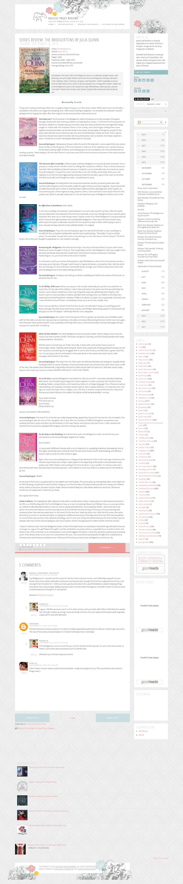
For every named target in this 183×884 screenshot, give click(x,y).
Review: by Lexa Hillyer (43, 796)
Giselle (33, 663)
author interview (146, 350)
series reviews (76, 549)
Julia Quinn (62, 51)
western (142, 539)
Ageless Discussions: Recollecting (42, 782)
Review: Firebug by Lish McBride (147, 204)
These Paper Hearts (87, 869)
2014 (144, 162)
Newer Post (32, 718)
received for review (147, 472)
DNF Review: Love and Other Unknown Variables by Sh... (150, 193)
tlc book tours (144, 526)
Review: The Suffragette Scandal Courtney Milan (148, 255)
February (146, 304)
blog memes (144, 359)
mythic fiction (144, 447)
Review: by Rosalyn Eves (47, 825)
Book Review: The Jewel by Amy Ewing (151, 198)
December (146, 168)
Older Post (112, 718)
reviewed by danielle (42, 549)
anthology (143, 344)
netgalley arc (144, 450)
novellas (142, 463)
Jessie (141, 735)
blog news (143, 363)
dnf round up (144, 394)
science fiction (145, 498)
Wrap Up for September (148, 188)
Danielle (78, 102)
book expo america (147, 372)
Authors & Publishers (114, 24)
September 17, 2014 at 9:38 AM (43, 625)
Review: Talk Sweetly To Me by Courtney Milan (150, 249)
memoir (142, 434)
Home (51, 24)
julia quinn (27, 549)
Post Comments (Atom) (36, 724)
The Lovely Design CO (63, 869)
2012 (144, 321)
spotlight (142, 507)
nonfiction (143, 457)
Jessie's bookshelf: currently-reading (150, 559)
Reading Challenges (88, 24)
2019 (144, 134)
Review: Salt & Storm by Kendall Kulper (151, 261)
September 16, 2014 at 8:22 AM (43, 575)
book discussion (145, 369)
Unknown (34, 624)
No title (141, 209)
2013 (144, 315)
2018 (144, 140)
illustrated (143, 431)
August (145, 271)
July (143, 277)
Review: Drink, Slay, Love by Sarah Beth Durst (47, 845)
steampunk (143, 510)
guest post (143, 416)
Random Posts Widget (160, 858)
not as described (146, 460)
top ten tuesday (145, 529)
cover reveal (144, 385)
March (145, 299)
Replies (26, 607)
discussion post (145, 388)
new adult (143, 453)
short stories (144, 504)
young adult (144, 542)
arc (140, 347)
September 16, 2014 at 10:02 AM (53, 606)
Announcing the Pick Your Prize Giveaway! (46, 767)
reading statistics (146, 469)
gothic (141, 410)
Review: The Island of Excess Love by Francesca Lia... (149, 237)
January (145, 310)
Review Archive (65, 24)
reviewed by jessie (146, 488)
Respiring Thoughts (45, 595)
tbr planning (144, 517)
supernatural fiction (147, 513)
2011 (144, 327)
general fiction (145, 404)
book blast (143, 366)
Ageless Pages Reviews (63, 18)
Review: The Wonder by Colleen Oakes (151, 243)
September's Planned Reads (149, 266)
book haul (143, 375)
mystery (142, 444)
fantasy (142, 401)
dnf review (143, 391)
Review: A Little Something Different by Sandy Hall (149, 220)
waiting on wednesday (148, 535)
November (147, 173)
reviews (56, 549)
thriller (141, 520)
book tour (143, 378)
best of (141, 356)
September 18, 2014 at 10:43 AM (53, 643)
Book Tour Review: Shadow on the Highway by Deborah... (150, 226)
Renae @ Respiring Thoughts (44, 573)
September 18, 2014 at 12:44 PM (43, 665)
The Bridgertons (64, 48)
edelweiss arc (144, 397)
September (147, 184)
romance (65, 549)
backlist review (145, 353)
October (146, 179)
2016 (144, 151)
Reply (24, 583)
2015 (144, 157)
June (144, 282)
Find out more (142, 72)
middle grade (144, 437)
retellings (142, 479)
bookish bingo (145, 382)
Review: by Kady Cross (49, 811)
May (144, 288)
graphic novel (144, 413)
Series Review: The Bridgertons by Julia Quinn (151, 214)
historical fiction (145, 419)
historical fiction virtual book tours (151, 424)
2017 (144, 145)
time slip (142, 523)
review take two (145, 482)
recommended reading (148, 475)
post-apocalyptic (146, 466)
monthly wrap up (146, 441)
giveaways (143, 407)
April (144, 293)
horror (141, 428)
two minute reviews (147, 532)
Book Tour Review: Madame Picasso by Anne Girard (149, 232)
